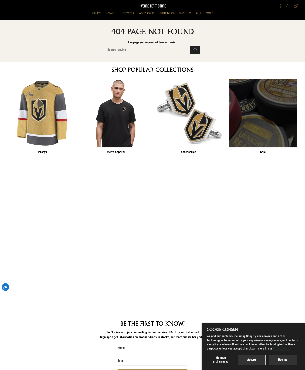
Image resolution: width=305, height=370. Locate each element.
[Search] (195, 50)
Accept (251, 359)
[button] (96, 14)
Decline (282, 359)
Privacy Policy (281, 348)
